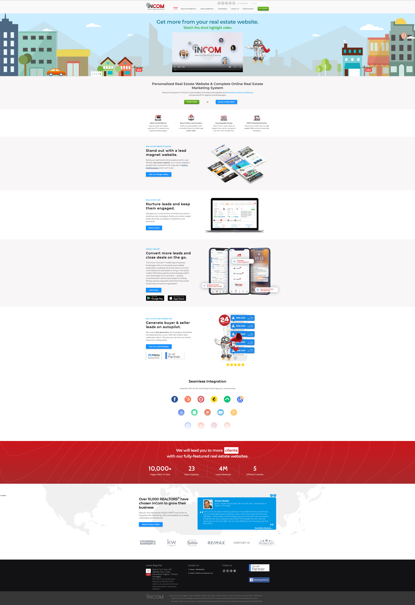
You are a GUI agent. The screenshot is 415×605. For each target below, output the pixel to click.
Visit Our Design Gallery (158, 174)
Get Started (263, 8)
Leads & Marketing (206, 9)
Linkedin (230, 3)
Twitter (226, 3)
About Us (172, 596)
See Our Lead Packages (159, 347)
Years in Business (191, 474)
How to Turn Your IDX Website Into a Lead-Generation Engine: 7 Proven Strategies (165, 573)
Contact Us (235, 9)
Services (191, 596)
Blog (219, 3)
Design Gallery (248, 9)
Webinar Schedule (201, 596)
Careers (218, 596)
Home (175, 9)
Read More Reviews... (264, 527)
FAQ (209, 596)
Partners (225, 596)
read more (155, 589)
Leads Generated (223, 474)
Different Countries (254, 474)
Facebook (222, 3)
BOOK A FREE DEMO (226, 102)
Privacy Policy (247, 596)
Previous (271, 495)
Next (274, 495)
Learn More (153, 290)
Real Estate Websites (188, 9)
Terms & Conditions (235, 596)
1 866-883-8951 (244, 3)
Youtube (233, 3)
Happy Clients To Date (160, 474)
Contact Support (182, 596)
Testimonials (222, 9)
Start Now (192, 102)
